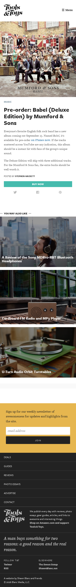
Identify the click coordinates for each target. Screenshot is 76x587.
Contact (9, 502)
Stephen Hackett (25, 176)
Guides (8, 466)
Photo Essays (12, 484)
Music (8, 102)
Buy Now (38, 184)
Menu (67, 10)
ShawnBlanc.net (48, 568)
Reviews (8, 475)
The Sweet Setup (48, 564)
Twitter (8, 564)
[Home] (13, 10)
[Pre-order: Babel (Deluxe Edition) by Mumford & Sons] (38, 59)
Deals (7, 457)
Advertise (10, 493)
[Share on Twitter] (15, 192)
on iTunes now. (41, 140)
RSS (6, 568)
